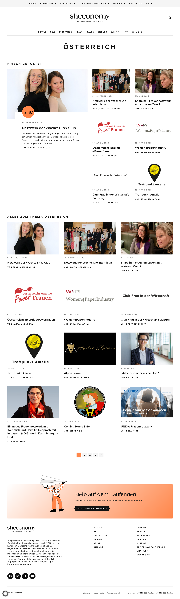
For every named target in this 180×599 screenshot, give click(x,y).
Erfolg (42, 32)
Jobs (102, 593)
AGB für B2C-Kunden (164, 593)
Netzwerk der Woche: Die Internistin (109, 102)
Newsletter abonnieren (91, 508)
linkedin (25, 576)
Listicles (142, 551)
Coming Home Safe (77, 426)
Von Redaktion (144, 109)
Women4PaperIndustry (150, 147)
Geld (53, 32)
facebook (10, 576)
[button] (5, 593)
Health (80, 32)
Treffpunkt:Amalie (147, 194)
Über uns (142, 528)
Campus (32, 4)
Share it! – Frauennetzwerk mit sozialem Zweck (153, 102)
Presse (95, 593)
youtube (32, 576)
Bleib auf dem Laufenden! (106, 495)
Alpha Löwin (72, 373)
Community (47, 4)
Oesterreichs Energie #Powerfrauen (106, 149)
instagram (18, 576)
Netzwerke (66, 4)
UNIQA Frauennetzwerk (136, 426)
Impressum (130, 593)
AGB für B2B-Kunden (145, 593)
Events (115, 32)
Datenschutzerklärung (115, 593)
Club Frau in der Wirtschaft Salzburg (145, 319)
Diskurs (102, 32)
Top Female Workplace (93, 4)
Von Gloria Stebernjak (36, 148)
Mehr (139, 32)
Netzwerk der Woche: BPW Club (49, 128)
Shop (125, 32)
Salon (90, 32)
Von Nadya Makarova (105, 156)
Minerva (118, 4)
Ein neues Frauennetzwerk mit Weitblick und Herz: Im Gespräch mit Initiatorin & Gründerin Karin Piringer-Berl (32, 432)
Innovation (65, 32)
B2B (148, 4)
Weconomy (135, 4)
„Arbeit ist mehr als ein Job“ (140, 373)
